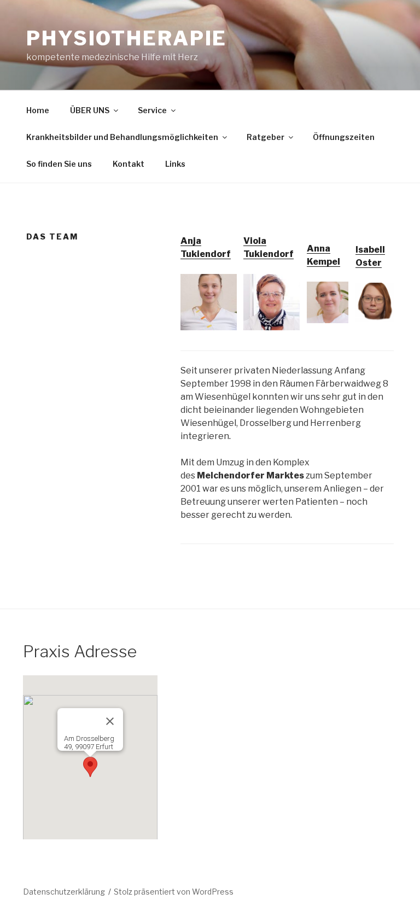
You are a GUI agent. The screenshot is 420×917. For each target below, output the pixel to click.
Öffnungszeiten (344, 137)
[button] (90, 766)
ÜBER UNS (89, 110)
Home (37, 110)
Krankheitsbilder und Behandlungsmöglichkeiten (122, 137)
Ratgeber (265, 137)
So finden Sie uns (59, 163)
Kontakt (128, 163)
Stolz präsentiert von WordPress (174, 891)
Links (175, 163)
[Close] (110, 721)
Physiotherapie (126, 38)
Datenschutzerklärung (64, 891)
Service (152, 110)
